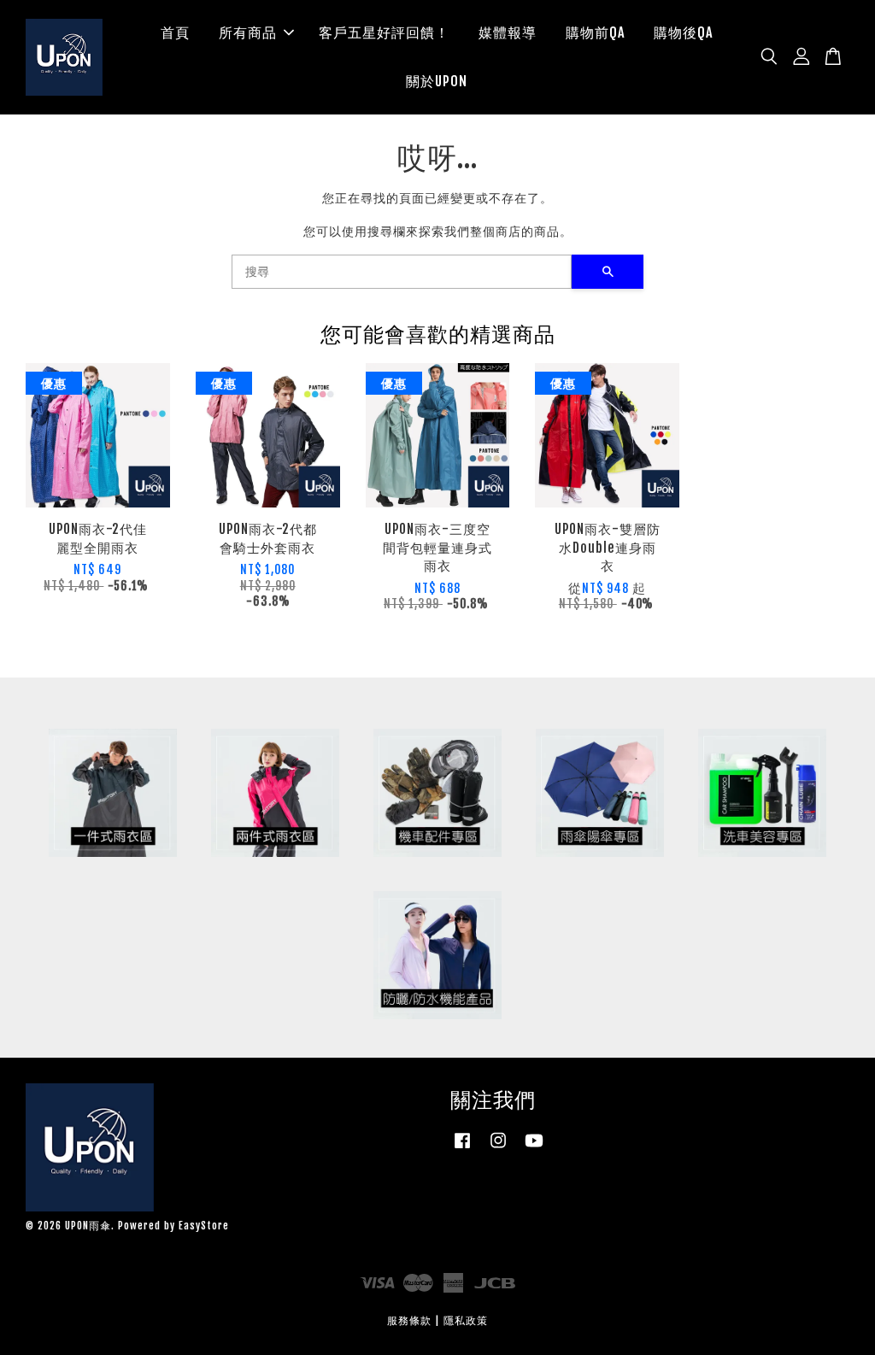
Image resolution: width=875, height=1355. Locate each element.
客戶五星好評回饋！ (384, 32)
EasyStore (204, 1225)
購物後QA (683, 32)
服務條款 (409, 1320)
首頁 (175, 32)
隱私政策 (465, 1320)
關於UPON (436, 81)
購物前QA (595, 32)
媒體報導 (508, 32)
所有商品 (248, 32)
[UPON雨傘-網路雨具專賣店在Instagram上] (498, 1148)
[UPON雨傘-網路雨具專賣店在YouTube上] (534, 1148)
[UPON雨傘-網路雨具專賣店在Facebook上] (462, 1148)
